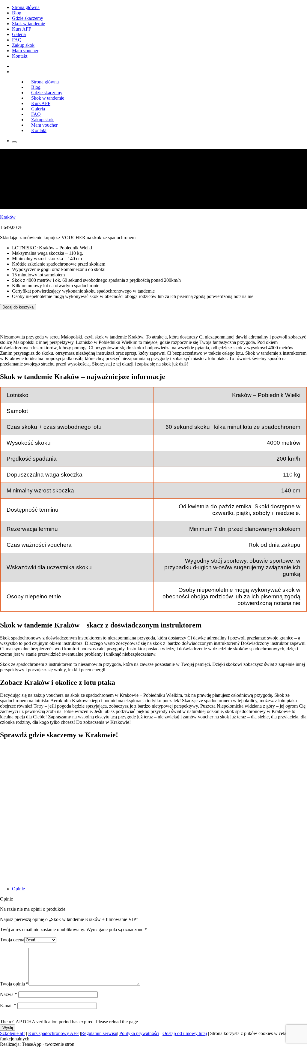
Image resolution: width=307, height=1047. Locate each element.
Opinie (18, 888)
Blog (16, 12)
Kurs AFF (21, 29)
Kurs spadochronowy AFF (53, 1033)
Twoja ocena (12, 939)
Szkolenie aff (12, 1033)
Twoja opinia (14, 983)
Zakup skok (23, 45)
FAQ (17, 39)
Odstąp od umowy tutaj (184, 1033)
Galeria (19, 34)
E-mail (8, 1005)
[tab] (159, 889)
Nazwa (8, 994)
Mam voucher (25, 50)
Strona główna (26, 7)
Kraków (8, 217)
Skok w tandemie (28, 23)
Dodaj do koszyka (18, 307)
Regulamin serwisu (99, 1033)
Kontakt (19, 56)
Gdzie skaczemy (27, 18)
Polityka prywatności (139, 1033)
